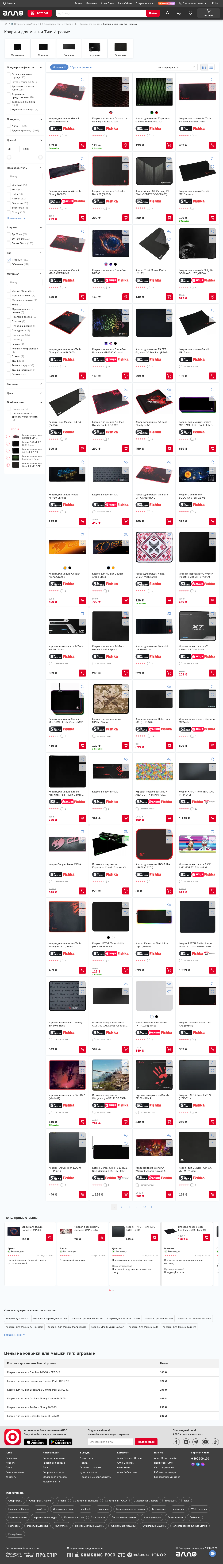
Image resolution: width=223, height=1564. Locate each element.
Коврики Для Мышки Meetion (194, 1318)
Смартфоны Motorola (146, 1500)
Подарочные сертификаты (95, 1476)
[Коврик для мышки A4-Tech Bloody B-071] (154, 402)
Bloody (18, 212)
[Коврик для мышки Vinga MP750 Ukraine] (67, 474)
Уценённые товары (25, 109)
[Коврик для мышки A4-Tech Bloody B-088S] (67, 171)
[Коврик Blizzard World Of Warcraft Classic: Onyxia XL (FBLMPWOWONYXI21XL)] (154, 1148)
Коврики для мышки (90, 24)
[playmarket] (60, 1441)
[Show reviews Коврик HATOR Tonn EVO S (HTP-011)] (118, 1231)
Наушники (103, 1509)
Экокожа (19, 374)
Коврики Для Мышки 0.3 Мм (123, 1318)
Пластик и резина (24, 325)
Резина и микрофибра (25, 350)
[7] (148, 512)
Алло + (19, 126)
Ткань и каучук (23, 365)
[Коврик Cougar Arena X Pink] (67, 844)
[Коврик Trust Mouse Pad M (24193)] (154, 244)
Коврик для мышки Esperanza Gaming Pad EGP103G (32, 458)
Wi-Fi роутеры (199, 1509)
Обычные (21, 264)
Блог (45, 1467)
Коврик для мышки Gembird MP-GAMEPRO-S (32, 436)
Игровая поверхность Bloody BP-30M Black (65, 1024)
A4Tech (19, 198)
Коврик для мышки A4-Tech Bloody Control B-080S (65, 351)
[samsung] (92, 1555)
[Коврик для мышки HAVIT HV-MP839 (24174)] (154, 844)
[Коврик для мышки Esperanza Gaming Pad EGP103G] (154, 92)
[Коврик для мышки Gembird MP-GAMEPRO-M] (67, 244)
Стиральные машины (123, 1525)
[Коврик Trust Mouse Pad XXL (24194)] (67, 402)
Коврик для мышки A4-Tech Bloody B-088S (65, 193)
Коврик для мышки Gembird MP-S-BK (32, 464)
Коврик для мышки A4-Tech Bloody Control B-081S (108, 423)
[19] (192, 1112)
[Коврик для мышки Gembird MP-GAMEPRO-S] (67, 92)
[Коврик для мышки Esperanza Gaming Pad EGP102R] (110, 92)
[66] (62, 135)
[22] (192, 135)
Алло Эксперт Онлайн (130, 1458)
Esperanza (20, 207)
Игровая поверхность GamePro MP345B (197, 720)
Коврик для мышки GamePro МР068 (109, 272)
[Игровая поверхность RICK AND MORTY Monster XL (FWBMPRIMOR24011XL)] (154, 771)
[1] (62, 512)
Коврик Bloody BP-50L (105, 791)
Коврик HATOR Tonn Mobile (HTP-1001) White (151, 1024)
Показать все (14, 218)
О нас (9, 1467)
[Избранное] (190, 13)
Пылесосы (14, 1525)
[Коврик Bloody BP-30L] (110, 474)
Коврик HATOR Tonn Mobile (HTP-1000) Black (108, 945)
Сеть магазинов (15, 1472)
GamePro (20, 203)
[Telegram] (198, 1464)
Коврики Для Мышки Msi (158, 1318)
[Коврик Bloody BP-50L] (110, 771)
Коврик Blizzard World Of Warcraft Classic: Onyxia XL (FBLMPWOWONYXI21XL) (151, 1169)
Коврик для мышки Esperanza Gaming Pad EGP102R (109, 120)
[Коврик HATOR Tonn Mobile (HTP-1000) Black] (110, 917)
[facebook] (176, 1441)
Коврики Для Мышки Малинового (67, 1326)
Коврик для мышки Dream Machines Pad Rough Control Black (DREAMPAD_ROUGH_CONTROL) (67, 793)
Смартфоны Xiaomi (40, 1500)
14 (144, 1206)
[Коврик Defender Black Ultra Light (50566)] (154, 917)
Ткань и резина (24, 369)
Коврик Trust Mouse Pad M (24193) (151, 272)
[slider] (9, 157)
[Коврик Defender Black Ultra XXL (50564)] (197, 996)
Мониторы (178, 1509)
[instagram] (186, 1441)
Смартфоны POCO (116, 1500)
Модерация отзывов (55, 1476)
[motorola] (138, 1555)
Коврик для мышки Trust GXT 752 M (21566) (196, 1169)
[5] (192, 208)
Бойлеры (195, 1517)
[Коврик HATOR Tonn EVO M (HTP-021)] (67, 1148)
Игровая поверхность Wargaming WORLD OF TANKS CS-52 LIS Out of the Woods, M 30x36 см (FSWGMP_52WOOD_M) (110, 1097)
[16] (148, 135)
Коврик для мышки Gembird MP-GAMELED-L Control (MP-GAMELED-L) (196, 424)
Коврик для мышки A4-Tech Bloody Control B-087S (195, 120)
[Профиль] (167, 13)
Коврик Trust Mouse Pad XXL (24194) (65, 423)
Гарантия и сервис (54, 1462)
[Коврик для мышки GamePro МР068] (110, 244)
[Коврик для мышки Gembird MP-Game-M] (197, 171)
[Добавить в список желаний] (82, 87)
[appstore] (35, 1441)
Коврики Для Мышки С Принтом (24, 1326)
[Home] (6, 24)
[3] (148, 439)
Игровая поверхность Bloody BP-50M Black (152, 1097)
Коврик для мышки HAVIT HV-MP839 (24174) (153, 866)
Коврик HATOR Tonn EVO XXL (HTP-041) (196, 793)
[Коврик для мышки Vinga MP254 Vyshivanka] (154, 547)
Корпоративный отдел (167, 1476)
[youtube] (205, 1441)
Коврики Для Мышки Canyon (107, 1326)
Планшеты (171, 1500)
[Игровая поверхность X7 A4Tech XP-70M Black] (197, 626)
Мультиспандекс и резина (22, 311)
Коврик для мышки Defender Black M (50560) (108, 193)
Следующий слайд (213, 1254)
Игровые (20, 259)
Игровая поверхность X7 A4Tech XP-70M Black (193, 648)
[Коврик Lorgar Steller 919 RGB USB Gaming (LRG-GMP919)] (110, 1148)
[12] (192, 809)
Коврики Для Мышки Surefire (179, 1326)
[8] (148, 366)
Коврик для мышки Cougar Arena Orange (64, 575)
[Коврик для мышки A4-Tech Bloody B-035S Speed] (110, 626)
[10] (62, 208)
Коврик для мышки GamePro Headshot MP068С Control (109, 351)
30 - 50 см (21, 238)
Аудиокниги (124, 1467)
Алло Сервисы (125, 1462)
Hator (18, 194)
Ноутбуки (41, 1509)
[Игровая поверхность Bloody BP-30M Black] (67, 996)
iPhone (62, 1500)
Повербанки (15, 1534)
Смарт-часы (98, 1517)
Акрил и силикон (23, 295)
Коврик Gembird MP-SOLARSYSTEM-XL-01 (192, 496)
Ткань (18, 360)
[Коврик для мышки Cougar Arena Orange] (67, 547)
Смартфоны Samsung (85, 1500)
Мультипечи (61, 1525)
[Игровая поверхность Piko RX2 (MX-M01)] (67, 1075)
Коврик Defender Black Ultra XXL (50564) (195, 1024)
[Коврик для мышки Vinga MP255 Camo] (110, 699)
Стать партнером (164, 1467)
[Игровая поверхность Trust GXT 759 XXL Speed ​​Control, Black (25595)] (110, 996)
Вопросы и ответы (53, 1472)
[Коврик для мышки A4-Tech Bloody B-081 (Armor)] (67, 917)
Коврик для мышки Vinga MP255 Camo (106, 720)
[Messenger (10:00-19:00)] (203, 1464)
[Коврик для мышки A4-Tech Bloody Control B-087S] (197, 92)
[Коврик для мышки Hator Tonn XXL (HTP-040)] (154, 699)
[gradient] (110, 112)
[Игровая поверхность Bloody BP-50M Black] (154, 1075)
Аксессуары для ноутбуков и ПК (60, 24)
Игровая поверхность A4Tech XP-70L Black (66, 648)
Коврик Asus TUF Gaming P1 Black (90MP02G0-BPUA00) (152, 193)
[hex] (115, 264)
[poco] (110, 1555)
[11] (105, 208)
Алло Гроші (86, 1458)
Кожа (17, 304)
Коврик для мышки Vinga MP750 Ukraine (63, 496)
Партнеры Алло (163, 1462)
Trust (17, 189)
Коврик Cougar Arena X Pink (65, 864)
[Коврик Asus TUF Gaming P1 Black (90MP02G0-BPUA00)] (154, 171)
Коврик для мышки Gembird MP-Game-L (195, 351)
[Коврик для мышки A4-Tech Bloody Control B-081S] (110, 402)
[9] (148, 208)
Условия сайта (51, 1481)
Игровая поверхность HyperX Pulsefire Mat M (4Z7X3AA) (196, 575)
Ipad (186, 1500)
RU (214, 3)
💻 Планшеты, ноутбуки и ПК (26, 24)
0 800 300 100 (200, 1458)
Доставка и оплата (54, 1458)
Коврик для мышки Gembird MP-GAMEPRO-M (65, 272)
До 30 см (20, 234)
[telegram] (195, 1441)
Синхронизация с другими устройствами (25, 416)
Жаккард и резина (24, 300)
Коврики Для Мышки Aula (143, 1326)
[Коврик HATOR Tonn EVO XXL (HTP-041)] (197, 771)
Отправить (59, 13)
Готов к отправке (24, 82)
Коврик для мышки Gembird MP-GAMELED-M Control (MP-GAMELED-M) (66, 721)
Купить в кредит (89, 1472)
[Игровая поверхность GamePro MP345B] (197, 699)
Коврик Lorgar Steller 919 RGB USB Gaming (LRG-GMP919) (110, 1169)
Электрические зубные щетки (190, 1525)
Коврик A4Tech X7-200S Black (32, 443)
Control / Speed (23, 291)
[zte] (121, 1555)
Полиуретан (21, 330)
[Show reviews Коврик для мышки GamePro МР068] (13, 1231)
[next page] (151, 1207)
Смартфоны (15, 1500)
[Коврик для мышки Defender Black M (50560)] (110, 171)
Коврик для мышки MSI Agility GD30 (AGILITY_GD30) (196, 272)
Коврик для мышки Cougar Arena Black (107, 575)
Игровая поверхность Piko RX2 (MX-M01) (67, 1097)
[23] (105, 135)
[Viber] (193, 1464)
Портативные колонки (124, 1517)
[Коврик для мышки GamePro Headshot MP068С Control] (110, 323)
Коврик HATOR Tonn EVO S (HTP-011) (195, 1097)
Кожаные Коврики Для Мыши (50, 1318)
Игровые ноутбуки (63, 1509)
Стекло (18, 356)
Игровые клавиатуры (45, 1517)
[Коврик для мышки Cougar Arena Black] (110, 547)
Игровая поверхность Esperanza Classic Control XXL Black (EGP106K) (109, 866)
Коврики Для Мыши (17, 1318)
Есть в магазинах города (22, 76)
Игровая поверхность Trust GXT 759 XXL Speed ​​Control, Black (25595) (108, 1024)
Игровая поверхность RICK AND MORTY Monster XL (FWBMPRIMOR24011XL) (151, 793)
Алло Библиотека (127, 1472)
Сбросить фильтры (81, 67)
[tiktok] (215, 1441)
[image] (106, 264)
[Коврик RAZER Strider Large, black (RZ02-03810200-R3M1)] (197, 917)
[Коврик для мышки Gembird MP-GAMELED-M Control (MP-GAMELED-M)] (67, 699)
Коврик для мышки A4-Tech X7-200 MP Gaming (32, 451)
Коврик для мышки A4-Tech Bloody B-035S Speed (108, 648)
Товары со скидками (24, 103)
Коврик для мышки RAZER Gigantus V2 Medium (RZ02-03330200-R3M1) (152, 351)
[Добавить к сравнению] (82, 79)
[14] (148, 736)
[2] (192, 287)
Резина (18, 344)
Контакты (11, 1476)
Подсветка (20, 409)
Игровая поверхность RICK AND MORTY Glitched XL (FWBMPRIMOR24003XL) (195, 866)
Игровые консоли (74, 1517)
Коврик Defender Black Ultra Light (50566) (152, 945)
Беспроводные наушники (130, 1509)
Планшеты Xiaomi (18, 1509)
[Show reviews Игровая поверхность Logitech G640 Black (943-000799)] (170, 1231)
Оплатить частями (90, 1467)
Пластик (18, 321)
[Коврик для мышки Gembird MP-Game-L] (197, 323)
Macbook (85, 1509)
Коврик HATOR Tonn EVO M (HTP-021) (65, 1169)
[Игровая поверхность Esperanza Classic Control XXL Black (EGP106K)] (110, 844)
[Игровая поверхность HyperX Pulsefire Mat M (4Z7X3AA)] (197, 547)
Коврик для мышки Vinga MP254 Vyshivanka (150, 575)
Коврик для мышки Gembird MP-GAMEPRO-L (152, 496)
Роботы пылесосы (37, 1525)
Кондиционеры (152, 1517)
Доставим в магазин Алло (23, 88)
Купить (82, 145)
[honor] (158, 1555)
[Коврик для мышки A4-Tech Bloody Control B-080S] (67, 323)
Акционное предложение (23, 96)
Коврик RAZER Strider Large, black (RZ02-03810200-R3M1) (196, 945)
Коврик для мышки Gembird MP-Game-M (195, 193)
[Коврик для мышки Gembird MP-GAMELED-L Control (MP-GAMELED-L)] (197, 402)
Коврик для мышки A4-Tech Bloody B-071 (151, 423)
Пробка (18, 339)
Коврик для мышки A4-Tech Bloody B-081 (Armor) (65, 945)
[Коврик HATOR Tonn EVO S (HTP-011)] (197, 1075)
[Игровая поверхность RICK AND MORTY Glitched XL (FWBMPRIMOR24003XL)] (197, 844)
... (137, 1206)
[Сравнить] (179, 13)
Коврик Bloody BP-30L (105, 494)
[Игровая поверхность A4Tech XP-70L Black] (67, 626)
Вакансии (11, 1458)
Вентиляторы (175, 1517)
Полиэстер (21, 335)
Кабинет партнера (165, 1472)
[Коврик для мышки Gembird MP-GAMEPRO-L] (154, 474)
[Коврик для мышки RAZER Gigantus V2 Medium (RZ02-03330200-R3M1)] (154, 323)
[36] (105, 287)
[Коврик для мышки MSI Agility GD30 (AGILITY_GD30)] (197, 244)
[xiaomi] (70, 1555)
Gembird (19, 185)
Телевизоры (159, 1509)
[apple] (77, 1555)
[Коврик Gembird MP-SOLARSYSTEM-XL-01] (197, 474)
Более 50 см (22, 243)
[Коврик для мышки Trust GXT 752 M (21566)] (197, 1148)
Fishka (83, 1462)
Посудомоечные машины (89, 1525)
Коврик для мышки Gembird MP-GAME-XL (152, 648)
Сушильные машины (154, 1525)
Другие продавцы (25, 130)
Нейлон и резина (24, 316)
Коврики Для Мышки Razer (87, 1318)
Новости (10, 1462)
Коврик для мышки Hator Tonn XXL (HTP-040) (153, 720)
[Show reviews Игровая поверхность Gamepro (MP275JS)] (66, 1231)
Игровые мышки (17, 1517)
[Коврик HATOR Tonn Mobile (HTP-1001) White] (154, 996)
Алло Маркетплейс (165, 1458)
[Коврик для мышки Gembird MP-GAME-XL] (154, 626)
